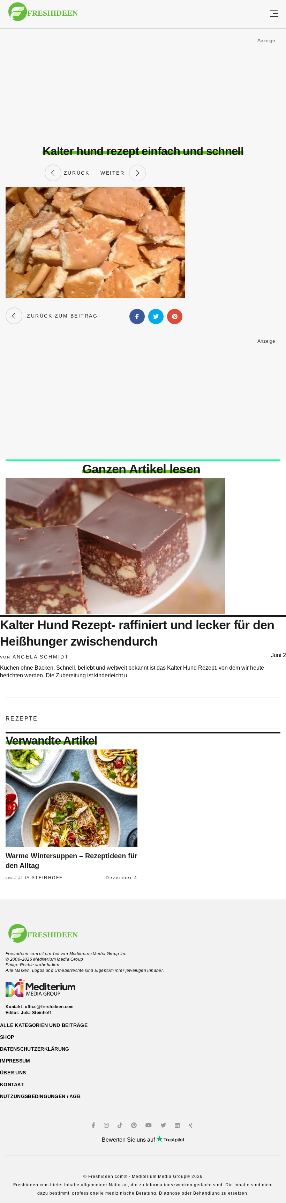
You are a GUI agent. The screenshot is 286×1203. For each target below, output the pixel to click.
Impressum (15, 1061)
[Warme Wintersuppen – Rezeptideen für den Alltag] (71, 798)
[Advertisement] (143, 86)
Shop (7, 1037)
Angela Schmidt (41, 657)
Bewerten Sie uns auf (129, 1140)
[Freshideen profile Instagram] (107, 1125)
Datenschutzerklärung (34, 1049)
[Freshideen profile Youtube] (149, 1125)
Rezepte (22, 719)
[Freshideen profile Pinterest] (134, 1125)
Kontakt (12, 1084)
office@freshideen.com (49, 1006)
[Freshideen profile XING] (191, 1125)
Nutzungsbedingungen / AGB (40, 1096)
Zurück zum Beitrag (60, 316)
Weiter (114, 173)
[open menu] (274, 14)
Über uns (13, 1072)
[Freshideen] (43, 15)
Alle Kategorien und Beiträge (44, 1025)
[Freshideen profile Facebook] (94, 1125)
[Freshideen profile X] (164, 1125)
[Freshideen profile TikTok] (121, 1125)
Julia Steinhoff (38, 877)
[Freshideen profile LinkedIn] (178, 1125)
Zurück (75, 173)
